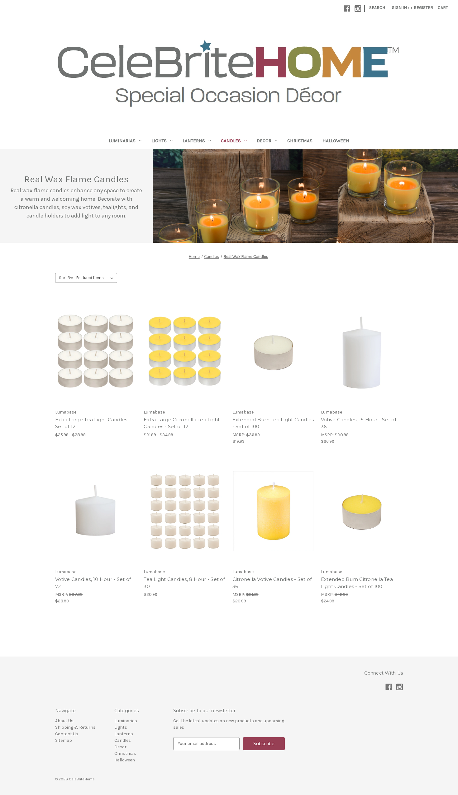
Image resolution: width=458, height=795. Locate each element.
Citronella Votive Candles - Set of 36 (272, 582)
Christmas (299, 140)
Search (377, 7)
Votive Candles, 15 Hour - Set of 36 (358, 423)
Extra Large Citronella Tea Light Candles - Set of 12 (182, 423)
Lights (159, 140)
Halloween (335, 140)
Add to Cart (273, 357)
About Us (64, 720)
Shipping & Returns (75, 727)
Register (423, 7)
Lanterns (194, 140)
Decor (264, 140)
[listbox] (96, 278)
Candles (231, 140)
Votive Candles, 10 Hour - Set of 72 (93, 582)
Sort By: (66, 277)
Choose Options (96, 357)
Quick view (91, 346)
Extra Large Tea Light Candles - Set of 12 (93, 423)
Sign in (399, 7)
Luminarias (122, 140)
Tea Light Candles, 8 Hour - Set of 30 (184, 582)
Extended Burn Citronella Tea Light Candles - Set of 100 (357, 582)
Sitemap (63, 740)
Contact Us (66, 734)
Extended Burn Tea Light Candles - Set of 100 (273, 423)
